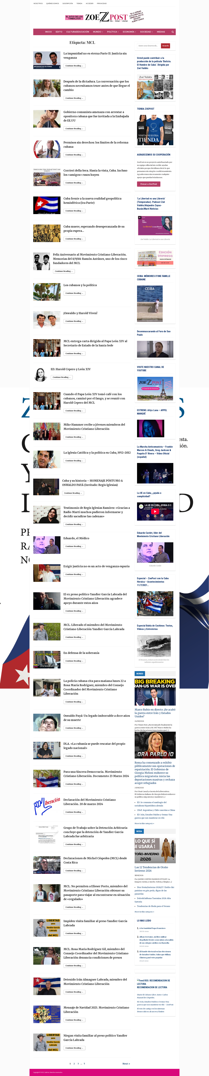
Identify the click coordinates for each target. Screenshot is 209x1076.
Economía (128, 32)
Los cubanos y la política (80, 285)
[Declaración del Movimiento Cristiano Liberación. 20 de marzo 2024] (46, 807)
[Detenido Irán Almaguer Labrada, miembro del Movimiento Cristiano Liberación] (46, 987)
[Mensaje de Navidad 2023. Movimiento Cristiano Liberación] (46, 1015)
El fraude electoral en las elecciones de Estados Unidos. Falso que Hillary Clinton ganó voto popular (155, 954)
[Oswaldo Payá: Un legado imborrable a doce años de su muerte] (46, 723)
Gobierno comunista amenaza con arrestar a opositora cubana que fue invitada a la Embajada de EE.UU (96, 116)
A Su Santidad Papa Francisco (152, 928)
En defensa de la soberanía (81, 653)
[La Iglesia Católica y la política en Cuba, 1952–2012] (46, 460)
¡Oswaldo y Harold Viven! (80, 313)
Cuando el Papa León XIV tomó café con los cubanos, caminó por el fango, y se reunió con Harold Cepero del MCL (94, 398)
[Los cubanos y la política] (46, 293)
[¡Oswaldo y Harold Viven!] (46, 321)
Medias (161, 32)
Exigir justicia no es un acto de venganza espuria (96, 566)
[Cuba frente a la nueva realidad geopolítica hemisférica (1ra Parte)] (46, 206)
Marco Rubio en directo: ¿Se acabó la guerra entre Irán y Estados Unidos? (155, 713)
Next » (126, 1063)
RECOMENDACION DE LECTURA (152, 987)
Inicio (48, 32)
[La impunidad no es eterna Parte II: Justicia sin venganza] (46, 61)
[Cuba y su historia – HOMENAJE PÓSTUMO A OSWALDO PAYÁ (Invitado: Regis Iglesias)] (46, 488)
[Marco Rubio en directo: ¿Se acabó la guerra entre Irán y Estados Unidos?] (155, 693)
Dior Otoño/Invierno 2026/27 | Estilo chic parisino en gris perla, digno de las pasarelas (154, 890)
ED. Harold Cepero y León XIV (71, 369)
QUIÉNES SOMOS (52, 3)
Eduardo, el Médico (76, 538)
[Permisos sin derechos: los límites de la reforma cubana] (46, 150)
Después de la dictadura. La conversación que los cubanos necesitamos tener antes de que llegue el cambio (96, 86)
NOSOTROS (38, 3)
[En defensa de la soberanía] (46, 661)
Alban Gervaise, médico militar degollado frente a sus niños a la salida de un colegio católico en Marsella (156, 940)
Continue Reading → (74, 66)
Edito (59, 32)
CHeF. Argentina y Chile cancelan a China (156, 810)
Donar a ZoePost (148, 184)
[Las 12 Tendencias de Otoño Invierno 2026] (155, 851)
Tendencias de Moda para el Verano (153, 906)
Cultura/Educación (77, 32)
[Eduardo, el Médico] (46, 546)
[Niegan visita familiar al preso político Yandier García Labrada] (46, 1043)
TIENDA (79, 3)
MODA (139, 831)
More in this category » (144, 823)
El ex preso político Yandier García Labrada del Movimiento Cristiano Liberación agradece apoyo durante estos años (95, 599)
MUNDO (139, 673)
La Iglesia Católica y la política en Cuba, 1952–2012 (97, 452)
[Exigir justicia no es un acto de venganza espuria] (46, 574)
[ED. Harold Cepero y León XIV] (40, 375)
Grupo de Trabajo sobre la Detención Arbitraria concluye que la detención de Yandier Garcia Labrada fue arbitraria (95, 832)
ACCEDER (89, 3)
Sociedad (145, 32)
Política (112, 32)
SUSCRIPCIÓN (68, 3)
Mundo (97, 32)
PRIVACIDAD (102, 3)
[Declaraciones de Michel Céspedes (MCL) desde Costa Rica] (46, 866)
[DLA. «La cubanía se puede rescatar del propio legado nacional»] (46, 751)
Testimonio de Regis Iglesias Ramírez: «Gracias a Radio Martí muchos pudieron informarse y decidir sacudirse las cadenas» (96, 512)
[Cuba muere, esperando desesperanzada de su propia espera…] (46, 234)
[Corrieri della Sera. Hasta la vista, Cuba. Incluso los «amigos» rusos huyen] (46, 178)
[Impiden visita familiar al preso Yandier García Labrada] (46, 929)
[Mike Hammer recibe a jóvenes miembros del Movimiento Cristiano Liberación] (46, 432)
